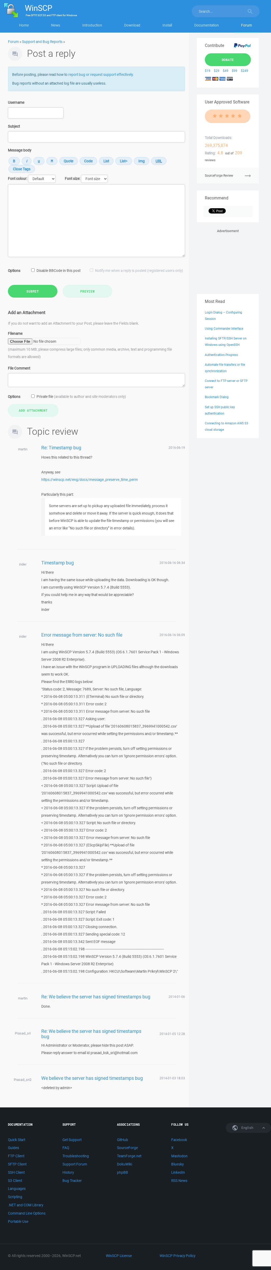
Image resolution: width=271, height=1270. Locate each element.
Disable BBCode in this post (58, 270)
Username (16, 102)
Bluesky (177, 1164)
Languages (17, 1188)
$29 (216, 71)
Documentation (206, 25)
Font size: (72, 178)
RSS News (179, 1180)
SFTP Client (17, 1164)
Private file (81, 396)
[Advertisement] (228, 260)
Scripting (15, 1196)
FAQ (65, 1147)
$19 (207, 71)
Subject (14, 126)
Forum (246, 25)
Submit (32, 291)
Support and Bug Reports (42, 41)
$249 (244, 71)
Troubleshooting (75, 1156)
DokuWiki (124, 1164)
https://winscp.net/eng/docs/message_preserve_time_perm (89, 479)
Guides (13, 1147)
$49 (225, 71)
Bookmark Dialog (217, 397)
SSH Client (16, 1172)
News (55, 25)
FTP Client (16, 1156)
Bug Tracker (72, 1180)
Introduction (92, 25)
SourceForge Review (219, 175)
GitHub (122, 1139)
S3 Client (15, 1180)
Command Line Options (27, 1213)
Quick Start (16, 1139)
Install (167, 25)
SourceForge (127, 1147)
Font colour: (17, 178)
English (247, 1127)
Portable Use (18, 1221)
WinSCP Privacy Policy (177, 1255)
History (68, 1172)
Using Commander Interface (224, 328)
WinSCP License (119, 1255)
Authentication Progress (221, 355)
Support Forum (74, 1164)
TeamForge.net (129, 1156)
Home (24, 25)
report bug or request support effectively (100, 74)
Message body (19, 150)
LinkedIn (178, 1172)
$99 (234, 71)
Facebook (179, 1139)
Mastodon (179, 1156)
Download (132, 25)
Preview (87, 291)
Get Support (72, 1139)
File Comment (19, 368)
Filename (15, 333)
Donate (228, 60)
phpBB (122, 1172)
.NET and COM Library (25, 1205)
